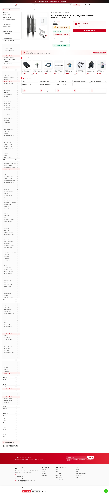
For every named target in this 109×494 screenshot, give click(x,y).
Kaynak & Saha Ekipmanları (8, 40)
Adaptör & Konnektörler (8, 35)
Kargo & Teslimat (59, 475)
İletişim (77, 471)
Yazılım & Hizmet (6, 61)
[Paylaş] (106, 13)
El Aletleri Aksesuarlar (8, 46)
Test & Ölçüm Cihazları (7, 38)
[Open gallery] (35, 26)
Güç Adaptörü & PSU (8, 55)
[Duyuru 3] (91, 1)
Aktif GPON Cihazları (7, 21)
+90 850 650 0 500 (21, 474)
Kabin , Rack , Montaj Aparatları (9, 59)
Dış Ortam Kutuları (6, 33)
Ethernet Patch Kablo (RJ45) (9, 50)
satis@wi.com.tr (20, 478)
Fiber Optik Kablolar (7, 24)
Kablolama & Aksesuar (7, 43)
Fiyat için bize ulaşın (90, 30)
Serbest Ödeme (79, 475)
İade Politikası (58, 473)
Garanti (57, 469)
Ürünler (19, 4)
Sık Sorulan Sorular (59, 479)
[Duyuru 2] (89, 1)
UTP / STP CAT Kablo (8, 48)
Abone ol (91, 457)
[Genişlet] (19, 12)
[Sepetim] (89, 4)
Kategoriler (29, 4)
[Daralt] (19, 43)
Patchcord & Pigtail (7, 26)
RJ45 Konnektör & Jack (8, 52)
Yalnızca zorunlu (36, 491)
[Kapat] (93, 1)
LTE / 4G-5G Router (7, 17)
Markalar (24, 4)
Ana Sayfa (44, 469)
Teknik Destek (59, 477)
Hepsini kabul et (26, 491)
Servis (57, 471)
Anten (5, 45)
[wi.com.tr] (16, 5)
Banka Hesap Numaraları (81, 473)
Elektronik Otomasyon (7, 63)
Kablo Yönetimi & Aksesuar (9, 57)
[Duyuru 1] (87, 1)
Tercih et (44, 491)
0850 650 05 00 (20, 476)
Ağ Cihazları (5, 12)
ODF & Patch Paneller (7, 31)
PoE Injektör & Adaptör (8, 53)
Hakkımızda (78, 469)
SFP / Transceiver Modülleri (9, 19)
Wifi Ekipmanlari (6, 14)
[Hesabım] (92, 4)
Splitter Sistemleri (6, 28)
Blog (77, 477)
